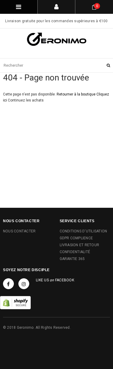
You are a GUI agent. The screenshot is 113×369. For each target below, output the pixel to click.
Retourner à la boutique (76, 94)
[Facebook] (8, 283)
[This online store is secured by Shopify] (15, 302)
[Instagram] (23, 283)
